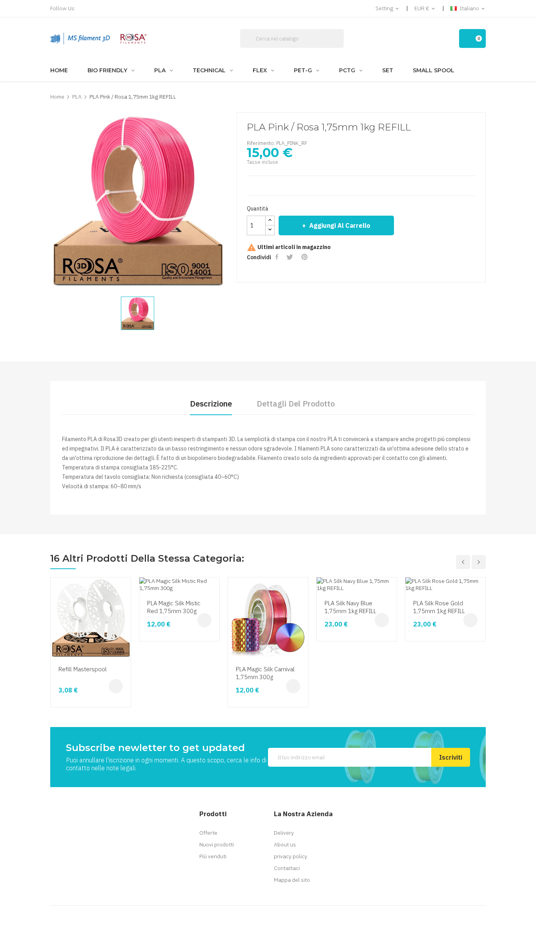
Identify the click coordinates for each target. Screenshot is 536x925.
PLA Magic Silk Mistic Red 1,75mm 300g (174, 607)
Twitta (290, 257)
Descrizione (211, 403)
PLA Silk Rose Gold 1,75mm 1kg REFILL (439, 607)
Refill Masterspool (82, 669)
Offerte (208, 832)
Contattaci (287, 868)
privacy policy (290, 856)
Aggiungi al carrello (339, 225)
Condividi (277, 257)
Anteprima (124, 613)
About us (285, 844)
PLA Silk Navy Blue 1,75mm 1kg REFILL (350, 607)
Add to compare (124, 643)
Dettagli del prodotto (296, 403)
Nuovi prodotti (216, 844)
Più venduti (212, 856)
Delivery (284, 832)
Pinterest (305, 257)
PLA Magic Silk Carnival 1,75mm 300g (265, 673)
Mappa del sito (292, 879)
